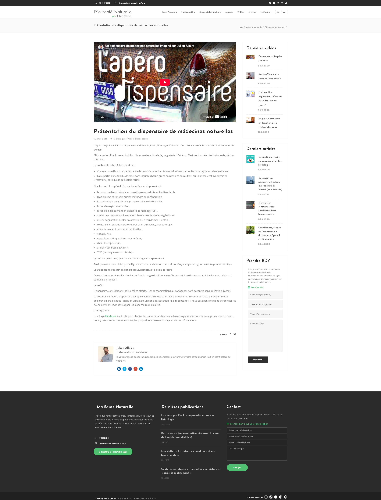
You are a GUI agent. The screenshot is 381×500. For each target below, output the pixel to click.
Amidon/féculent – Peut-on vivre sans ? (270, 76)
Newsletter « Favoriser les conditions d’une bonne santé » (267, 209)
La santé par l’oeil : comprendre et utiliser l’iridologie (270, 161)
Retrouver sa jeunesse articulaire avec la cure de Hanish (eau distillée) (270, 184)
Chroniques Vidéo (274, 27)
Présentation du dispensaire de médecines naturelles (163, 131)
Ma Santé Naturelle (251, 27)
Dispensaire (141, 139)
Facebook (110, 316)
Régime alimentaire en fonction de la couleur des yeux (269, 123)
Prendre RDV (257, 287)
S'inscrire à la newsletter (113, 451)
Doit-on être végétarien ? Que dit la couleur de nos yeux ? (270, 98)
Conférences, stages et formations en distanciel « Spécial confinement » (269, 234)
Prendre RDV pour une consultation (248, 423)
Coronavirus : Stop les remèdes (270, 58)
